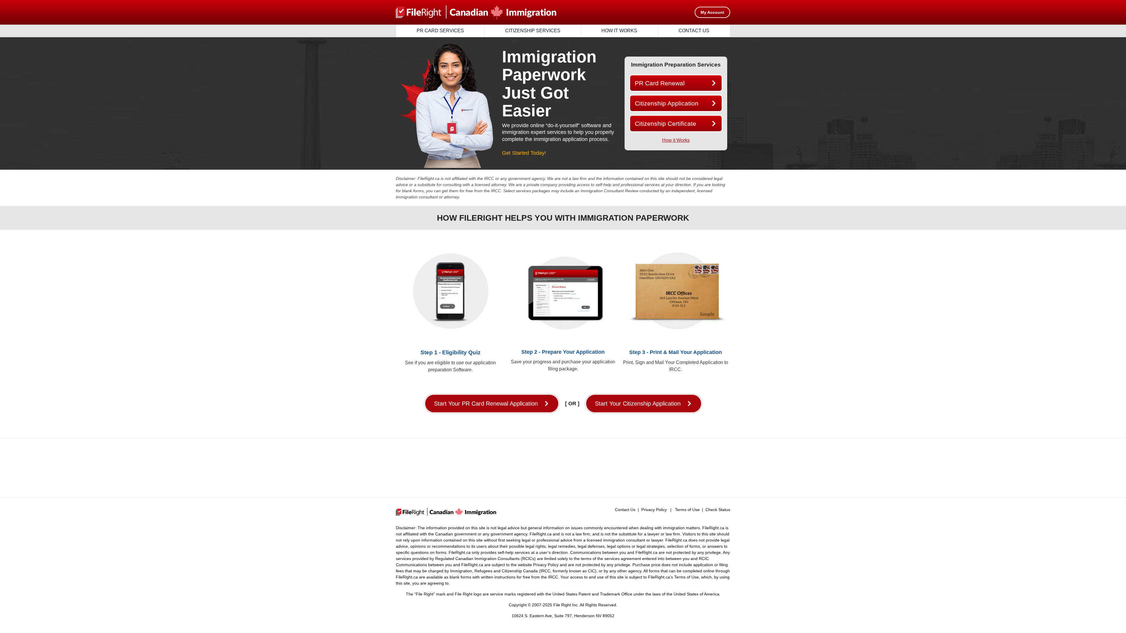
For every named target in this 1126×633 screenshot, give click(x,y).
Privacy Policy (654, 509)
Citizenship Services (532, 30)
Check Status (718, 509)
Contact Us (694, 30)
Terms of (682, 577)
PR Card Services (440, 30)
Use (694, 577)
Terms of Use (687, 509)
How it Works (619, 30)
